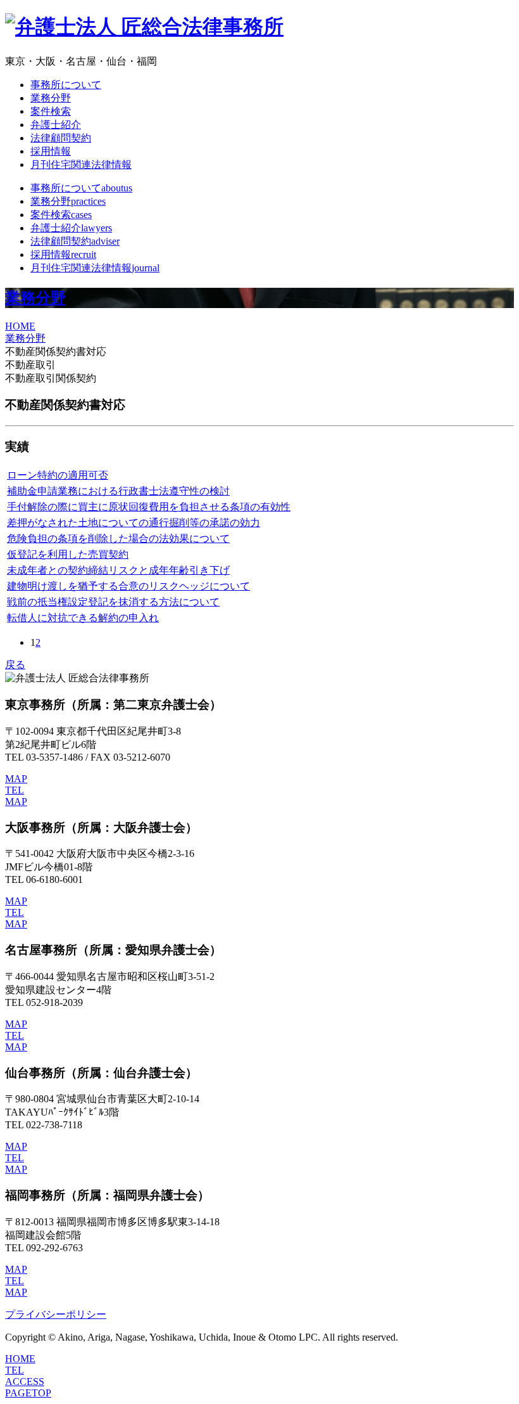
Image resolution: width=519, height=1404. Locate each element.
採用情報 (50, 151)
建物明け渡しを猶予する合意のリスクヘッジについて (128, 586)
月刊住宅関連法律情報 (81, 164)
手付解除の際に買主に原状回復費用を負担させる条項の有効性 (149, 506)
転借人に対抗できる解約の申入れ (83, 617)
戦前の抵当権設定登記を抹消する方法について (113, 601)
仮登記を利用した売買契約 (67, 554)
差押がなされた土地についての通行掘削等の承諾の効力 (133, 522)
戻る (15, 664)
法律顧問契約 (60, 137)
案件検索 (50, 111)
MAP (16, 778)
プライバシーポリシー (55, 1314)
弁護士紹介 (55, 124)
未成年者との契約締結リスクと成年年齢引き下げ (118, 570)
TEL (14, 790)
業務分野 (50, 98)
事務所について (65, 84)
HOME (20, 326)
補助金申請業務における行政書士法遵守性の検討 (118, 491)
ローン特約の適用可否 (57, 475)
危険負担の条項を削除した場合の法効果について (118, 538)
